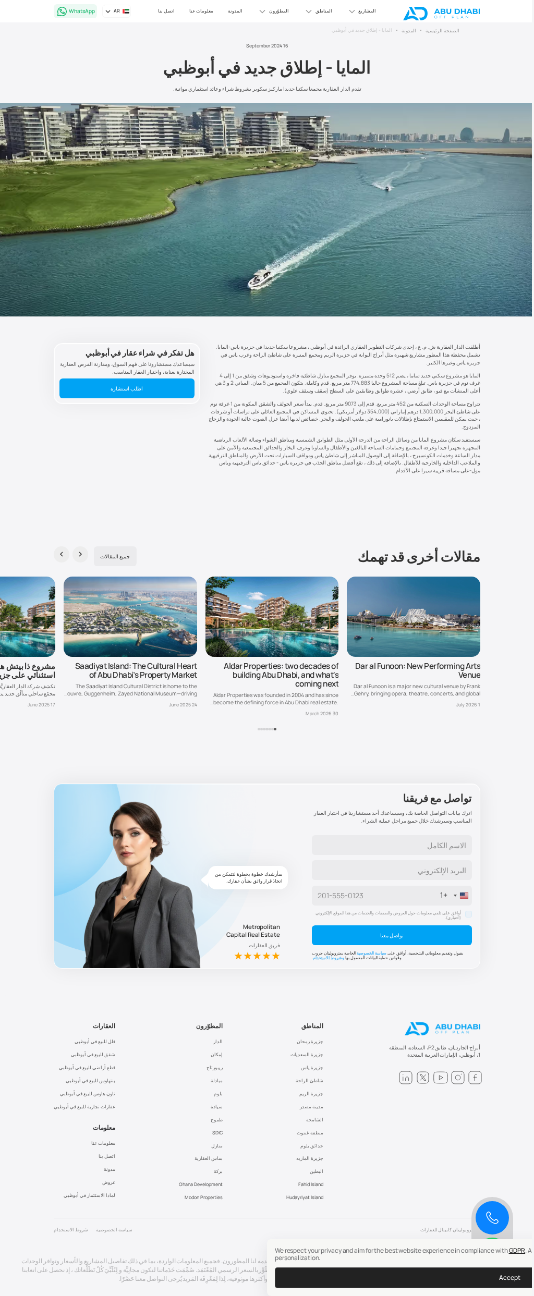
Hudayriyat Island (304, 1197)
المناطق (312, 1026)
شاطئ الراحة (309, 1080)
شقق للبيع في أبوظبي (93, 1054)
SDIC (217, 1132)
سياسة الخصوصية (371, 953)
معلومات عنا (201, 10)
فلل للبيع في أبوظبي (95, 1041)
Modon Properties (204, 1197)
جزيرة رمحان (310, 1041)
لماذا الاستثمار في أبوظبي (89, 1195)
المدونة (235, 10)
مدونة (109, 1169)
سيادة (217, 1106)
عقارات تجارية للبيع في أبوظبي (84, 1106)
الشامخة (314, 1119)
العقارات (104, 1026)
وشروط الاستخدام (328, 957)
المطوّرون (209, 1026)
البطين (316, 1171)
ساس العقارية (209, 1158)
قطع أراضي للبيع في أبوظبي (87, 1067)
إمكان (217, 1054)
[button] (361, 11)
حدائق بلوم (311, 1145)
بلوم (218, 1093)
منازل (217, 1145)
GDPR (517, 1250)
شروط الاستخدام (71, 1229)
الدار (218, 1041)
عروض (108, 1182)
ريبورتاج (215, 1067)
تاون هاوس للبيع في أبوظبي (87, 1093)
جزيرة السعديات (306, 1054)
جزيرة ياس (312, 1067)
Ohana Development (201, 1184)
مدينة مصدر (311, 1106)
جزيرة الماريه (309, 1158)
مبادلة (217, 1080)
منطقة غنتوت (310, 1132)
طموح (217, 1119)
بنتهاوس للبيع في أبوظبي (90, 1080)
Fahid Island (310, 1184)
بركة (218, 1171)
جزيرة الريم (311, 1093)
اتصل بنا (166, 10)
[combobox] (455, 895)
